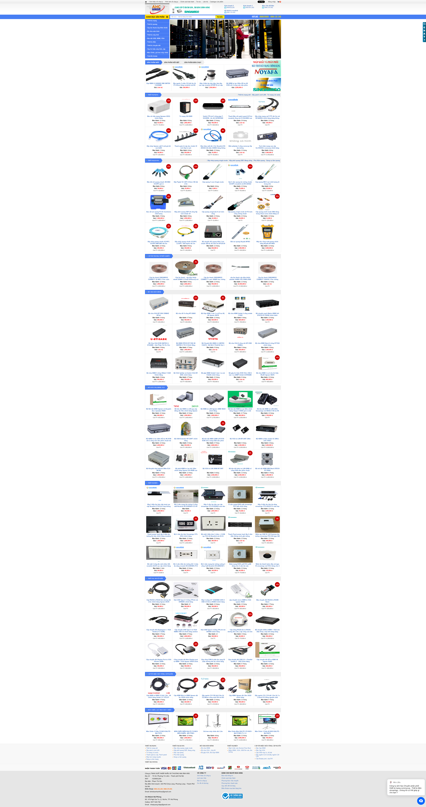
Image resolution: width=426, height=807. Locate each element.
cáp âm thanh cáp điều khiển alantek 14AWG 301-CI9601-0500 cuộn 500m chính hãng (240, 279)
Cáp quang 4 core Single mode (213, 182)
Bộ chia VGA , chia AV (208, 750)
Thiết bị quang (152, 24)
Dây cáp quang (178, 752)
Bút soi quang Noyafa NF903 (240, 241)
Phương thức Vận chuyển (230, 781)
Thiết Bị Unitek (152, 56)
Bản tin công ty (202, 781)
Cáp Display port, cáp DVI (264, 758)
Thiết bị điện (151, 42)
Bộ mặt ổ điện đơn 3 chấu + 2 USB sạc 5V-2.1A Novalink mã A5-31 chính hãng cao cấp (213, 536)
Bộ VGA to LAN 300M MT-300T (213, 468)
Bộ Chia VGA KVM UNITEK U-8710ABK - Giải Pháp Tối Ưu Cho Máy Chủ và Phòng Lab (158, 345)
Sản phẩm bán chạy (192, 62)
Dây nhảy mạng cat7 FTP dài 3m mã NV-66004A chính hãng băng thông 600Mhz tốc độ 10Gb (267, 118)
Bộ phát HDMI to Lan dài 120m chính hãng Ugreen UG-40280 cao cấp (185, 470)
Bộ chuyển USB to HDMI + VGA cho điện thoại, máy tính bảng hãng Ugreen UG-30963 (267, 631)
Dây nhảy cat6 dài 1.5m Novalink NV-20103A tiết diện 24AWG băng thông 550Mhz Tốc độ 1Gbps (213, 148)
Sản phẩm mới (153, 62)
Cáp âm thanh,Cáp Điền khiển (157, 28)
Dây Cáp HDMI (261, 748)
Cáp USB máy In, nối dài (264, 752)
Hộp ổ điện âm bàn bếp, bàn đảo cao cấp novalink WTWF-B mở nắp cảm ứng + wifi (211, 85)
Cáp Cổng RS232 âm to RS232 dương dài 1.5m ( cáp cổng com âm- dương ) (240, 631)
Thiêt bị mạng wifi (244, 95)
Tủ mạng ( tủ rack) (273, 95)
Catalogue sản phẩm (216, 2)
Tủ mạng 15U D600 (185, 116)
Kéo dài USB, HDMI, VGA (155, 38)
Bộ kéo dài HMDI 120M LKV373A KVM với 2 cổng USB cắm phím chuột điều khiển (213, 440)
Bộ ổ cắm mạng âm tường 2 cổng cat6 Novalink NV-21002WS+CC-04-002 (186, 506)
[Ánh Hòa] (146, 2)
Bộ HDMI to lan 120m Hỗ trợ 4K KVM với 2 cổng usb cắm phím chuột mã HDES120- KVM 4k (237, 85)
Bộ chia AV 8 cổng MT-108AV (186, 313)
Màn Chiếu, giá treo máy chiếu (157, 52)
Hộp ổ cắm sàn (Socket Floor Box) (240, 748)
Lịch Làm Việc (201, 778)
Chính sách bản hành (187, 2)
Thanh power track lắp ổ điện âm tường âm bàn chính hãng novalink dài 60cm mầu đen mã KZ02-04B (159, 536)
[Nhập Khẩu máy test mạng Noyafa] (266, 68)
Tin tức (198, 2)
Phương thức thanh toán (230, 783)
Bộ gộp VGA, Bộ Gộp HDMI (210, 752)
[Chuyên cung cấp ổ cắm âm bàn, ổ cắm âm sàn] (192, 9)
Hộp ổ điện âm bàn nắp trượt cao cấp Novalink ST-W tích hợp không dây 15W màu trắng (159, 506)
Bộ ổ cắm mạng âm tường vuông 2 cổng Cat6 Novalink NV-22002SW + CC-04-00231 (213, 566)
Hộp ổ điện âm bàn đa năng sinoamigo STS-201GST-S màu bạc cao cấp (267, 506)
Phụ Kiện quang (259, 160)
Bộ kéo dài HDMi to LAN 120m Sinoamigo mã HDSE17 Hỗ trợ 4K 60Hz (267, 411)
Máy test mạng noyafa (153, 757)
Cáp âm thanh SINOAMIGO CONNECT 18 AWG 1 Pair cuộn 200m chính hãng (158, 279)
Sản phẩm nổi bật (171, 62)
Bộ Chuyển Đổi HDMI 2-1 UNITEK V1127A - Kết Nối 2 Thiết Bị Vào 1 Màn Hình (213, 345)
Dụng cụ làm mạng (152, 759)
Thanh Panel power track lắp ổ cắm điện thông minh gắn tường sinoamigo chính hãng (240, 536)
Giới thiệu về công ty (204, 775)
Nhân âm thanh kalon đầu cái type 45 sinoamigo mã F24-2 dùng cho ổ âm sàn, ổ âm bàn (267, 566)
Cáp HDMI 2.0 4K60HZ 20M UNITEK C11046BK (158, 84)
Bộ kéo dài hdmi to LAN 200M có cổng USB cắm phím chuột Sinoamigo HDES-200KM (240, 470)
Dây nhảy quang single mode (218, 160)
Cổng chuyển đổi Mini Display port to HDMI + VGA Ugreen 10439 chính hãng (186, 661)
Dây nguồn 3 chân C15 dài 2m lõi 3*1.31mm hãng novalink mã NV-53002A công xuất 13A (184, 85)
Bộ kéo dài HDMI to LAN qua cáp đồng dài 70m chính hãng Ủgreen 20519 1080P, (185, 411)
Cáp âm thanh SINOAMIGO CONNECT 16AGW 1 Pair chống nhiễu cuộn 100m (267, 279)
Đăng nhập (272, 2)
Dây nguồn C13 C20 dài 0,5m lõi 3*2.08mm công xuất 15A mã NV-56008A (213, 697)
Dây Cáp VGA (260, 750)
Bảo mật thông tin (227, 775)
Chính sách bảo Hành (228, 778)
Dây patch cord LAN (259, 95)
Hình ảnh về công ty (171, 2)
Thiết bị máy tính (153, 35)
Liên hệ (205, 2)
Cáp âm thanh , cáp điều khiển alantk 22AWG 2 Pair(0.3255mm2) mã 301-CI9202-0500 (185, 279)
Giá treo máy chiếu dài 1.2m (213, 731)
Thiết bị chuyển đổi (154, 45)
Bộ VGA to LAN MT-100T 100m (240, 439)
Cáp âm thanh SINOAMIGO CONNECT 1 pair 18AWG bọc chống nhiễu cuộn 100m (213, 279)
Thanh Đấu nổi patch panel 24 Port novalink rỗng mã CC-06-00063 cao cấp (240, 118)
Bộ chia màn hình (153, 31)
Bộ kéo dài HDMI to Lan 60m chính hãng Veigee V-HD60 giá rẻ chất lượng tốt (240, 411)
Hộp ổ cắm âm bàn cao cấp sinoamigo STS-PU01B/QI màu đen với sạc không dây (213, 506)
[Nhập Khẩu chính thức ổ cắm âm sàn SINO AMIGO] (266, 86)
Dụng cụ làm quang (273, 160)
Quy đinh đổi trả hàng (228, 786)
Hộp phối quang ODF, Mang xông (240, 160)
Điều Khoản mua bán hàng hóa (231, 788)
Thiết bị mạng (152, 20)
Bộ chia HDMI (205, 748)
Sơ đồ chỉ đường (202, 783)
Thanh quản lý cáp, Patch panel (156, 755)
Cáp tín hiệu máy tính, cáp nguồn (160, 674)
